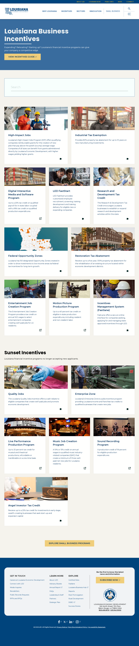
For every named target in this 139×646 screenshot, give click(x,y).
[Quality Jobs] (36, 390)
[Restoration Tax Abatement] (103, 251)
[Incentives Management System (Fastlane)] (114, 308)
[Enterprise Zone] (103, 390)
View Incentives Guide (24, 57)
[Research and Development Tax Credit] (114, 196)
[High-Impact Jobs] (36, 135)
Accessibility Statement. (97, 627)
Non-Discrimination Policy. (77, 627)
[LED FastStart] (69, 196)
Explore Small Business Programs (69, 543)
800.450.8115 (104, 610)
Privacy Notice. (62, 627)
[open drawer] (129, 14)
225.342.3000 (115, 610)
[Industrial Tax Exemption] (103, 135)
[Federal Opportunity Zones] (36, 251)
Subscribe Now (112, 580)
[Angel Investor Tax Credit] (36, 501)
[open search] (129, 8)
